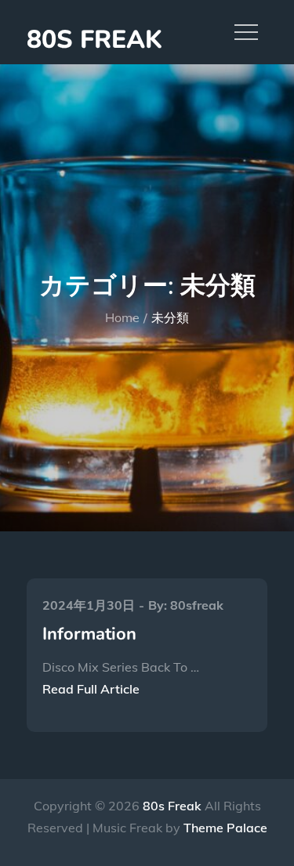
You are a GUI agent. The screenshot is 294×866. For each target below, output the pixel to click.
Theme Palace (225, 827)
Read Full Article (91, 689)
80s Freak (94, 39)
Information (89, 634)
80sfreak (196, 605)
